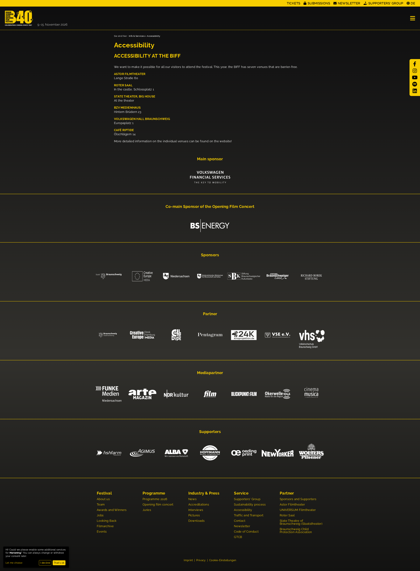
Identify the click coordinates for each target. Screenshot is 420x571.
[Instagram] (415, 70)
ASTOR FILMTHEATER (130, 74)
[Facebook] (415, 64)
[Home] (36, 18)
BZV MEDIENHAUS (127, 107)
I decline (45, 562)
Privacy (201, 560)
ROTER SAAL (123, 85)
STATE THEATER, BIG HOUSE (134, 96)
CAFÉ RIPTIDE (124, 130)
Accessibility (153, 36)
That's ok (59, 562)
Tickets (293, 3)
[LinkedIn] (415, 91)
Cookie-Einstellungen (222, 560)
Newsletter (349, 3)
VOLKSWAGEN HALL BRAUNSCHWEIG (142, 119)
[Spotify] (415, 84)
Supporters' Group (385, 3)
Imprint (188, 560)
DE (413, 3)
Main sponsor (210, 159)
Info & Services (137, 36)
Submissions (319, 3)
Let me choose (14, 563)
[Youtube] (415, 77)
